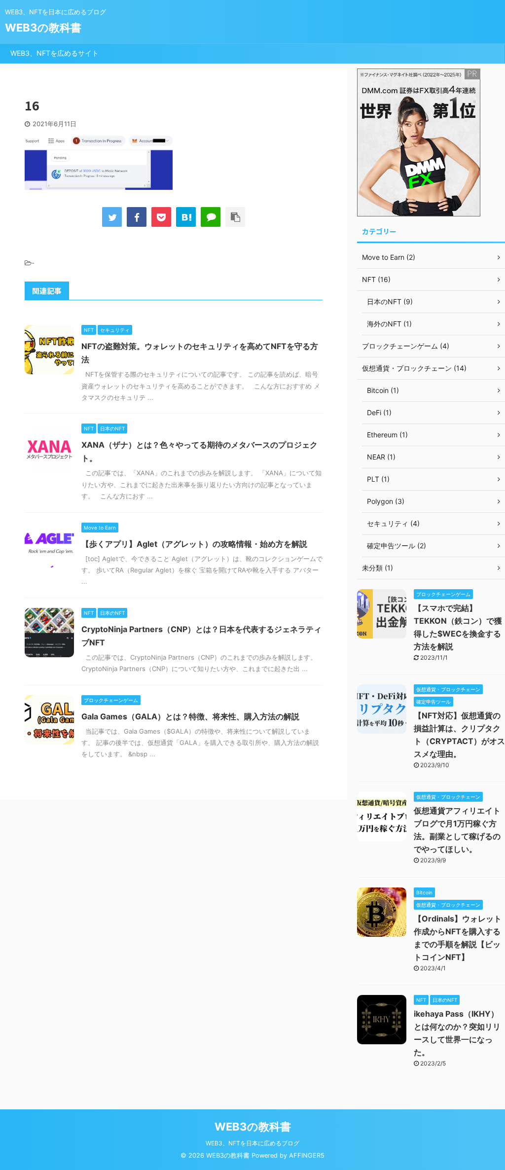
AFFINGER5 (307, 1155)
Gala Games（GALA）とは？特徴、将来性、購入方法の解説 (190, 716)
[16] (186, 217)
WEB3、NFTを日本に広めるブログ (252, 1143)
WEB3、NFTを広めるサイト (54, 53)
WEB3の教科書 (43, 27)
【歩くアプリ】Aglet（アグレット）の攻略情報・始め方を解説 (194, 544)
